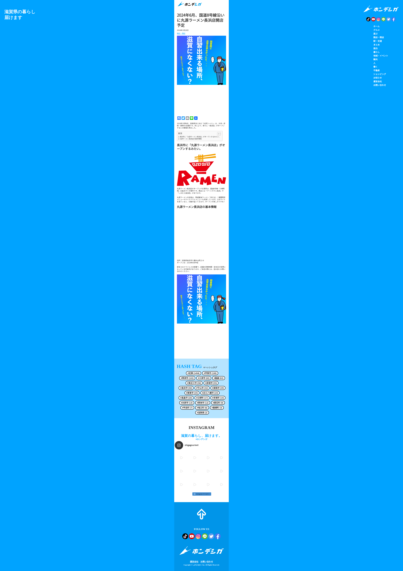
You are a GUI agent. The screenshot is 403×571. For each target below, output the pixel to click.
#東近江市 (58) (194, 383)
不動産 (376, 70)
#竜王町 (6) (202, 407)
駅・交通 (377, 41)
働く (375, 66)
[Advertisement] (201, 100)
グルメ (376, 30)
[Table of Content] (219, 134)
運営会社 (194, 561)
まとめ (376, 44)
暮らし (376, 52)
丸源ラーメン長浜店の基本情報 (191, 139)
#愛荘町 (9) (218, 402)
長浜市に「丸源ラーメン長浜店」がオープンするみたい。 (200, 137)
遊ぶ (375, 33)
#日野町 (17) (202, 397)
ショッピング (379, 74)
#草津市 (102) (187, 378)
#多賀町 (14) (218, 397)
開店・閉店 (181, 33)
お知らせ (377, 77)
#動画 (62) (218, 378)
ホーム (376, 26)
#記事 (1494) (194, 373)
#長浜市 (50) (186, 388)
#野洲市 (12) (203, 402)
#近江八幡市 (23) (210, 392)
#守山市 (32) (202, 388)
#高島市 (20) (186, 397)
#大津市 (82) (204, 378)
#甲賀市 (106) (210, 373)
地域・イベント (380, 55)
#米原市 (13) (187, 402)
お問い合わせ (206, 561)
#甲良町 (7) (187, 407)
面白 (375, 48)
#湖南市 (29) (218, 388)
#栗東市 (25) (192, 392)
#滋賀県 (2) (202, 412)
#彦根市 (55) (211, 383)
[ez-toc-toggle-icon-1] (218, 134)
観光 (375, 59)
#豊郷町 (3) (217, 407)
